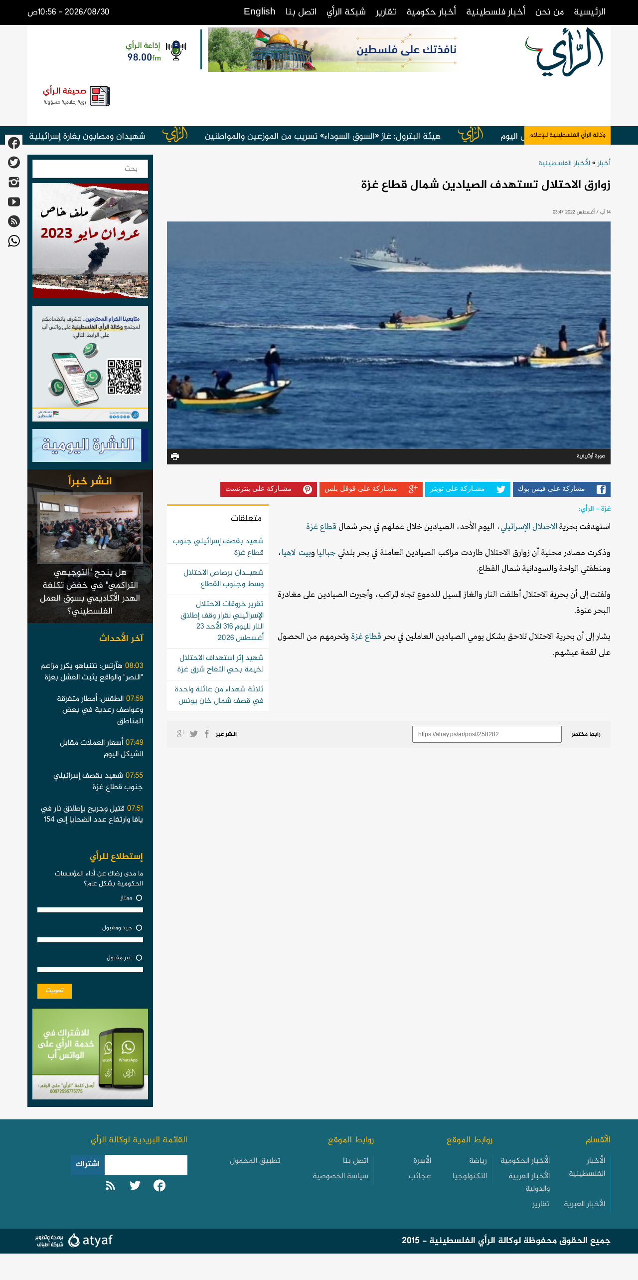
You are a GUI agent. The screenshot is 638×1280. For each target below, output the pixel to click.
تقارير (386, 12)
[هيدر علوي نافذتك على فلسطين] (356, 49)
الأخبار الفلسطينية (564, 163)
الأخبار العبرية (584, 1204)
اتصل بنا (301, 12)
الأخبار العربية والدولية (529, 1183)
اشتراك (88, 1164)
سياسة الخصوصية (340, 1176)
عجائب (420, 1176)
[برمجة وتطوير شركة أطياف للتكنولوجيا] (72, 1242)
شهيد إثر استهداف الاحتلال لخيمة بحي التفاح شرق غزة (220, 663)
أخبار (604, 163)
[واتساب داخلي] (90, 1057)
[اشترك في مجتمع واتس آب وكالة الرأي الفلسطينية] (90, 366)
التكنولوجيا (470, 1176)
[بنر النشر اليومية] (90, 447)
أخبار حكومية (431, 12)
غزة (312, 527)
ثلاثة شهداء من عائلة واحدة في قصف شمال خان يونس (219, 695)
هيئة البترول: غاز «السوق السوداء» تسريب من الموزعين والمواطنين (376, 136)
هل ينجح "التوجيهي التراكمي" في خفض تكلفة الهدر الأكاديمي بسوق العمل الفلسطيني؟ (90, 592)
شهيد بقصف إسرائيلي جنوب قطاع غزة (218, 547)
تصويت (55, 991)
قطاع (327, 527)
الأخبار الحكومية (525, 1161)
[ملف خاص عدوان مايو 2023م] (90, 243)
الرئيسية (590, 12)
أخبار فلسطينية (495, 12)
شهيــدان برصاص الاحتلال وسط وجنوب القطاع (223, 578)
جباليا (326, 553)
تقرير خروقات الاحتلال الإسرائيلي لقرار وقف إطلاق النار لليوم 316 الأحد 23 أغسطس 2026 (222, 621)
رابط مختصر (586, 734)
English (260, 12)
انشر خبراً (90, 482)
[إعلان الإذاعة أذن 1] (155, 49)
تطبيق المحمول (255, 1161)
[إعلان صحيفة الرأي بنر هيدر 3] (77, 95)
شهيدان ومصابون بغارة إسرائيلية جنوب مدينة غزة (109, 136)
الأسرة (422, 1161)
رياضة (478, 1161)
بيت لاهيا (296, 553)
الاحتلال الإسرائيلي (528, 527)
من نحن (549, 12)
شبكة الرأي (346, 12)
